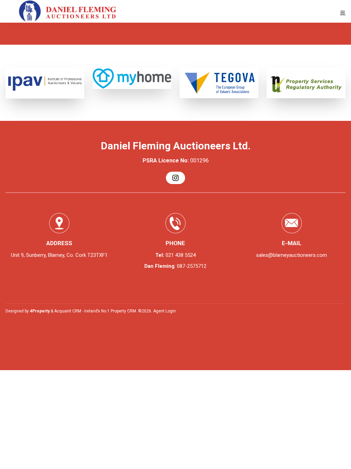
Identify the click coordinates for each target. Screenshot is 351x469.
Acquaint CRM (67, 311)
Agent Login (164, 311)
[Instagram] (175, 178)
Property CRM (123, 311)
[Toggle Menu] (343, 12)
